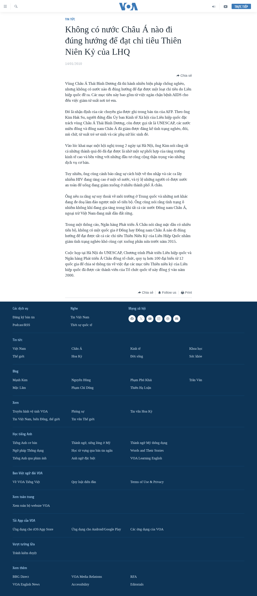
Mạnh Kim (20, 380)
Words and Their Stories (147, 450)
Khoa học (195, 349)
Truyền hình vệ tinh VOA (30, 411)
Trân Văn (195, 380)
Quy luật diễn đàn (83, 482)
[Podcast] (167, 318)
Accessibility (80, 584)
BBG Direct (21, 577)
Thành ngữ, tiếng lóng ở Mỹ (90, 443)
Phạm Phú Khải (141, 380)
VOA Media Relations (86, 577)
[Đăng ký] (176, 318)
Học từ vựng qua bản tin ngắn (92, 450)
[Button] (184, 75)
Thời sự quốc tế (81, 325)
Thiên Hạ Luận (140, 388)
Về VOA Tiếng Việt (26, 482)
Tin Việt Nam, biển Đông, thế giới (36, 419)
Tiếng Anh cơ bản (25, 443)
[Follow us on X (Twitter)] (140, 318)
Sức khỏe (195, 356)
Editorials (137, 584)
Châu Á (76, 349)
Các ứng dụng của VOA (146, 529)
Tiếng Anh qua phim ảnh (29, 458)
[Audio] (214, 6)
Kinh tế (135, 349)
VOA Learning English (146, 458)
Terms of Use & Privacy (147, 482)
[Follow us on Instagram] (158, 318)
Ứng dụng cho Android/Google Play (96, 529)
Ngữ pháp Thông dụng (28, 450)
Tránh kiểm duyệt (25, 553)
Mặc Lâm (19, 388)
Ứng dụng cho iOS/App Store (33, 529)
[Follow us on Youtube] (150, 318)
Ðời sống (136, 356)
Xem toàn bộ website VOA (31, 505)
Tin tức (70, 19)
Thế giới (18, 356)
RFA (133, 577)
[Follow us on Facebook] (132, 318)
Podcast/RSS (21, 325)
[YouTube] (226, 6)
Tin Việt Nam (80, 317)
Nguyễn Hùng (81, 380)
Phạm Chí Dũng (82, 388)
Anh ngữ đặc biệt (83, 458)
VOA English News (26, 584)
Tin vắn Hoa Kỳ (141, 411)
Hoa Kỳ (76, 356)
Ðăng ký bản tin (24, 317)
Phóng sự (77, 411)
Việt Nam (19, 349)
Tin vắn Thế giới (82, 419)
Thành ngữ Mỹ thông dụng (148, 443)
